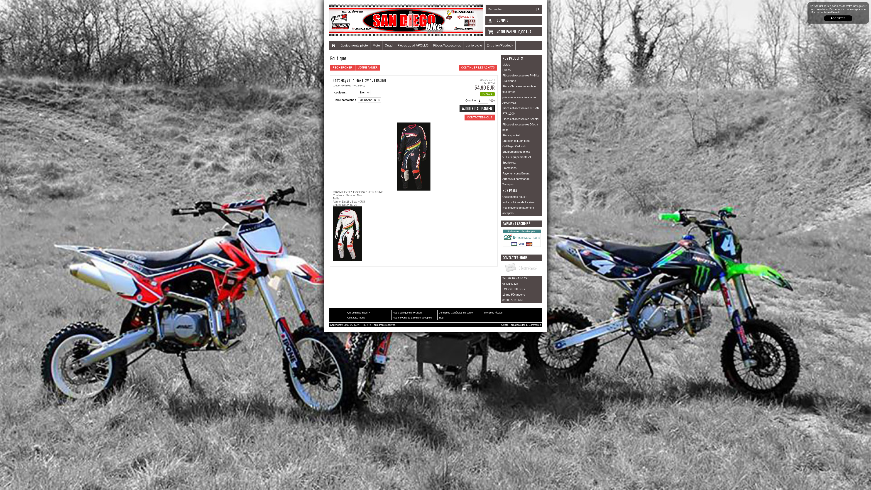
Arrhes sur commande (516, 179)
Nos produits (512, 58)
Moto (376, 45)
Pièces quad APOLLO (412, 45)
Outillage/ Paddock (514, 146)
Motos (506, 64)
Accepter (838, 18)
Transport (508, 184)
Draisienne (509, 81)
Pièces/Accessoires (447, 45)
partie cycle (474, 45)
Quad (389, 45)
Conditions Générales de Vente (456, 312)
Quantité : (471, 100)
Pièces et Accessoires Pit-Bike (520, 75)
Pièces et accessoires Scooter (520, 119)
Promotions (509, 168)
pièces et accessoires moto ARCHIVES (519, 100)
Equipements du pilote (516, 151)
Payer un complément (515, 173)
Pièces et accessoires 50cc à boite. (520, 127)
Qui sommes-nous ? (514, 196)
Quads (506, 70)
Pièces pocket (511, 135)
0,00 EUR (524, 31)
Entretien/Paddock (500, 45)
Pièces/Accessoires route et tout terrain (519, 89)
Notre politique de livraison (519, 202)
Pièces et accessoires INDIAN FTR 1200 (520, 111)
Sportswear (509, 162)
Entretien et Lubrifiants (516, 140)
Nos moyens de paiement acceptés (518, 210)
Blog (441, 317)
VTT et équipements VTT (517, 157)
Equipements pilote (354, 45)
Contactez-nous (356, 317)
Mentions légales (493, 312)
